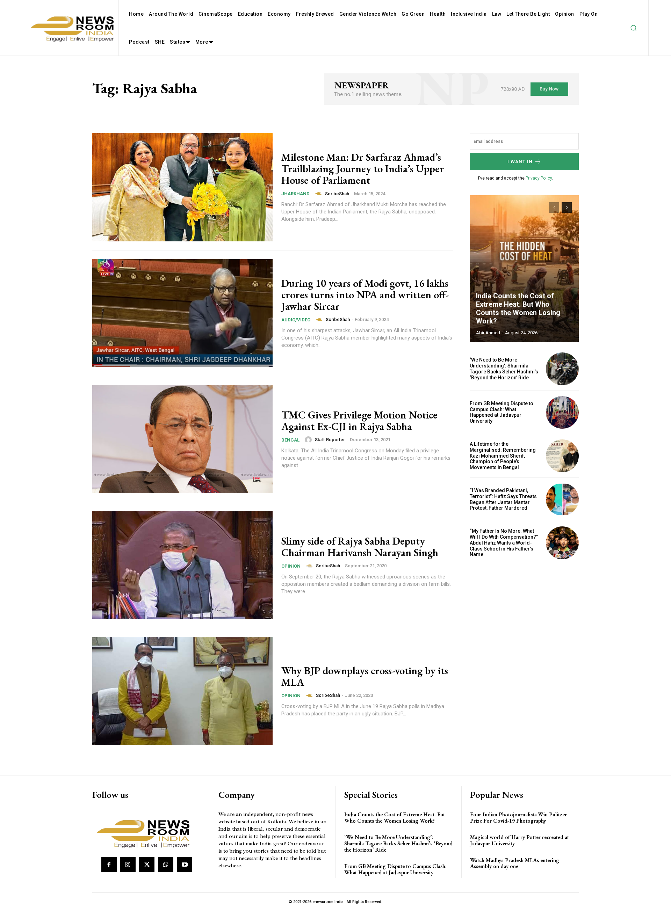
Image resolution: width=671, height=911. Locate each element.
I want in (520, 161)
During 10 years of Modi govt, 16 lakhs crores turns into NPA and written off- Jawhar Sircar (365, 294)
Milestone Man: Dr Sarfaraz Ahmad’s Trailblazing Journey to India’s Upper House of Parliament (362, 168)
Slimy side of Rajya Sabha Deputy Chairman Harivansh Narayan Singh (359, 546)
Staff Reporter (330, 439)
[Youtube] (184, 864)
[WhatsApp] (165, 864)
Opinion (291, 566)
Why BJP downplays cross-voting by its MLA (364, 676)
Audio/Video (295, 319)
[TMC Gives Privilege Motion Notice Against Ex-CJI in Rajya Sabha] (182, 439)
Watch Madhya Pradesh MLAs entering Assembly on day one (514, 863)
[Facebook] (109, 864)
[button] (633, 28)
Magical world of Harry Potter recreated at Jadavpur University (519, 840)
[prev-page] (554, 207)
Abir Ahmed (488, 332)
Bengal (290, 440)
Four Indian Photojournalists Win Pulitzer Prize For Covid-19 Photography (518, 817)
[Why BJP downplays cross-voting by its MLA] (182, 691)
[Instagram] (128, 864)
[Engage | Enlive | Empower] (146, 832)
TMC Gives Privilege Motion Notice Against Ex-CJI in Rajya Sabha (359, 420)
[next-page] (567, 207)
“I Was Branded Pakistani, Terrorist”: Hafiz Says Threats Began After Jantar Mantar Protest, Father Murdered (503, 499)
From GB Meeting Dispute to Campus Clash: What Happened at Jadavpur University (501, 412)
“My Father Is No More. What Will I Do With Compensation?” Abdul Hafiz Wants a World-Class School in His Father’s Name (504, 542)
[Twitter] (146, 864)
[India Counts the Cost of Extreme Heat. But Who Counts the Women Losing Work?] (524, 268)
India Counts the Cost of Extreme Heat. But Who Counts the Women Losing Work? (518, 308)
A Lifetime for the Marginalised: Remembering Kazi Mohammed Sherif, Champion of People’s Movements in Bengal (503, 455)
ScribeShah (337, 193)
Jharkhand (295, 193)
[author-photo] (319, 193)
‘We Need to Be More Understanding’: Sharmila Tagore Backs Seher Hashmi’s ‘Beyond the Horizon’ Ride (504, 368)
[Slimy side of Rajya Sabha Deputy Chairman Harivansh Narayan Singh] (182, 565)
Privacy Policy (539, 178)
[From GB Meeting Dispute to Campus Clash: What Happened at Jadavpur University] (562, 412)
